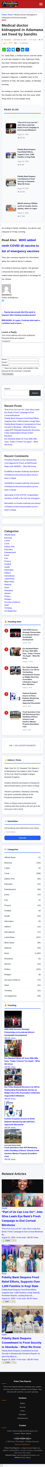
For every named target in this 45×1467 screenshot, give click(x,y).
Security (23, 1407)
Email (5, 362)
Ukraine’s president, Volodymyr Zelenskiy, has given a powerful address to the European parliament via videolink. (21, 794)
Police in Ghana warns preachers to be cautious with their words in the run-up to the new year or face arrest (22, 806)
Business (8, 538)
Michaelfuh (8, 503)
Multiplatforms (25, 1444)
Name (5, 359)
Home (4, 15)
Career (7, 541)
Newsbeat (8, 590)
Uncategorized (10, 611)
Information (9, 570)
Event (6, 555)
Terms (25, 1460)
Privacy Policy (17, 1460)
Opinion (7, 593)
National (7, 585)
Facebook (17, 1438)
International (9, 576)
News (10, 15)
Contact (30, 1460)
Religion (7, 599)
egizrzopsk (8, 495)
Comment (6, 341)
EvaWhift (8, 472)
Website (5, 365)
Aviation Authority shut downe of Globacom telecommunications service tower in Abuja (21, 475)
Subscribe (22, 838)
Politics (7, 596)
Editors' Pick (9, 547)
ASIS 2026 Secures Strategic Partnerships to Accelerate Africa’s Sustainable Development (31, 634)
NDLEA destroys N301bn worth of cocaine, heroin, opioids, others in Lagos (28, 205)
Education (8, 549)
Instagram (28, 1438)
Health (7, 567)
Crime (6, 544)
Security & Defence (12, 602)
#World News (9, 535)
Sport (6, 605)
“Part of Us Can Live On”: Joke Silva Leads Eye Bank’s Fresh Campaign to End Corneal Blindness (21, 412)
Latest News (9, 579)
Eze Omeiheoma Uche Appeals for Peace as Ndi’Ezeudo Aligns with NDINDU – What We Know (20, 463)
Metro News (9, 582)
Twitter (23, 1438)
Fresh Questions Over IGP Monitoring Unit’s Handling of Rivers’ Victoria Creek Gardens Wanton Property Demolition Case (31, 719)
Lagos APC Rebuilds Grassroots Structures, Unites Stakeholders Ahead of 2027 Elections (22, 433)
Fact (6, 558)
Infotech (7, 573)
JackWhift (8, 483)
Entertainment (10, 552)
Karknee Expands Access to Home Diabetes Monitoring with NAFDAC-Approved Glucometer (31, 698)
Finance (7, 561)
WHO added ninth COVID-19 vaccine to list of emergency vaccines (20, 245)
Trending (8, 608)
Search (7, 389)
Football (7, 564)
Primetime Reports (12, 460)
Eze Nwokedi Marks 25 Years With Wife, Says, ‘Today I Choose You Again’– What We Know (21, 442)
